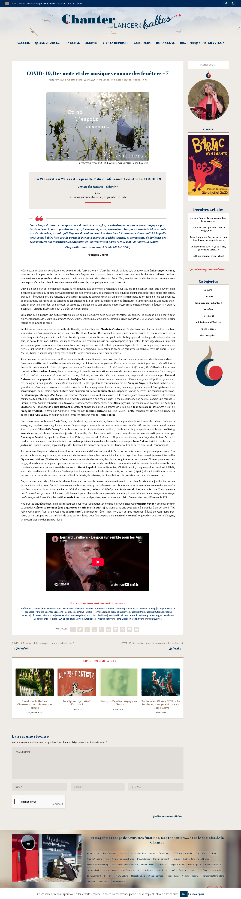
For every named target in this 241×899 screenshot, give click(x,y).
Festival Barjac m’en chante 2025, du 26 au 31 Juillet (54, 3)
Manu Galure (122, 875)
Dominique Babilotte (127, 608)
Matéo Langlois (138, 875)
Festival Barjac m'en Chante (196, 858)
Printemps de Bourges (150, 615)
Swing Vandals (66, 618)
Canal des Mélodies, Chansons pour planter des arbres (34, 704)
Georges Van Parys (74, 611)
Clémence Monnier (104, 608)
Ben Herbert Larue (51, 608)
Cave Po (188, 853)
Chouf (213, 853)
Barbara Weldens (138, 853)
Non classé (117, 79)
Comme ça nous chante (123, 858)
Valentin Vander (138, 618)
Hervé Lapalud (101, 611)
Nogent (185, 875)
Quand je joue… (47, 43)
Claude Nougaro (94, 858)
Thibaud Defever (105, 618)
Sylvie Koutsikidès (85, 618)
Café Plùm (177, 853)
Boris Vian (68, 608)
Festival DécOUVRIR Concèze (125, 864)
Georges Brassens (53, 611)
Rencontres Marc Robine (213, 875)
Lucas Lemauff (94, 875)
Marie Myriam (78, 615)
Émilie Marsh (119, 881)
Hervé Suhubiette (119, 611)
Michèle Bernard (155, 875)
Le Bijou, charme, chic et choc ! (208, 256)
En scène (73, 43)
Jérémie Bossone (178, 870)
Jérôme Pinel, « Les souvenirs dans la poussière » (208, 220)
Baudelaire (164, 853)
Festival (176, 858)
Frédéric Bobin (147, 864)
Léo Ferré (36, 615)
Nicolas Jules (173, 875)
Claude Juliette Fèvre (70, 79)
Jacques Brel (137, 611)
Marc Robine (62, 615)
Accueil (23, 43)
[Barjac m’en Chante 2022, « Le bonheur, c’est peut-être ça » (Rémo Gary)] (160, 682)
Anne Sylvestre (109, 853)
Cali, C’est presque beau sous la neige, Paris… (208, 229)
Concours (142, 43)
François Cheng (148, 608)
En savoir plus (196, 894)
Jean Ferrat (147, 870)
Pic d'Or (195, 875)
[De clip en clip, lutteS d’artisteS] (77, 682)
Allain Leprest (93, 853)
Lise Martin (49, 615)
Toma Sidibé (121, 618)
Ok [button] (183, 894)
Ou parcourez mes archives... (208, 269)
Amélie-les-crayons (30, 608)
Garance (161, 864)
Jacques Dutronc (154, 611)
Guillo (89, 611)
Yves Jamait (104, 881)
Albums (91, 43)
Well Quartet (155, 618)
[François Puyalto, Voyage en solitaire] (119, 682)
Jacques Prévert (109, 870)
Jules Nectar (162, 870)
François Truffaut (34, 611)
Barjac (152, 853)
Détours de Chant (161, 858)
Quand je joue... (208, 328)
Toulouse (91, 881)
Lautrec (193, 870)
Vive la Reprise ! (116, 43)
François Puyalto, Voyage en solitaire (119, 702)
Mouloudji (114, 615)
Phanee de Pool (129, 615)
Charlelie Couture (84, 608)
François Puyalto (166, 608)
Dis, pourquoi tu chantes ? (202, 43)
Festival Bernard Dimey (97, 864)
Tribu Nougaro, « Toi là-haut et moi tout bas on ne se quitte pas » (208, 239)
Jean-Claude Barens (129, 870)
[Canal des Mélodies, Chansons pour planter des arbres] (35, 682)
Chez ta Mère (201, 853)
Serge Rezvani (49, 618)
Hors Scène (165, 43)
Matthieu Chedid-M (97, 615)
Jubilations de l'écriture (208, 322)
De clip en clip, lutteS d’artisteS (77, 702)
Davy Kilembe (143, 858)
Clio (107, 858)
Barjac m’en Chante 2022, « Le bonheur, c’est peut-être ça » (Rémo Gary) (160, 704)
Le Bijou (203, 870)
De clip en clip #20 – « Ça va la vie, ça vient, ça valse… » (208, 248)
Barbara (123, 853)
